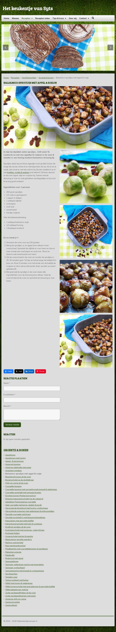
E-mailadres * (9, 394)
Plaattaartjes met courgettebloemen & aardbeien (26, 549)
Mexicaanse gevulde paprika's (18, 539)
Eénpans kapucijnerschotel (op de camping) (24, 499)
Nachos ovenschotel (14, 542)
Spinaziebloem (11, 561)
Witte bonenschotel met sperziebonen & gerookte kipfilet (30, 586)
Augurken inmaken (13, 470)
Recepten (15, 78)
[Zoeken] (93, 18)
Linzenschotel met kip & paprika (19, 536)
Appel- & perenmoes (14, 461)
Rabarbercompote (13, 552)
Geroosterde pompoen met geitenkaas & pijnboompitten (29, 511)
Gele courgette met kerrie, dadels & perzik (23, 505)
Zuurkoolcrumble (12, 602)
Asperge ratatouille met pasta (18, 467)
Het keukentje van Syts (28, 8)
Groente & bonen (46, 78)
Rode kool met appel (14, 558)
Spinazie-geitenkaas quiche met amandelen (24, 564)
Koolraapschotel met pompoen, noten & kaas (24, 530)
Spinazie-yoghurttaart (15, 568)
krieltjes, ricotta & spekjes (18, 172)
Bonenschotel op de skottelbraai (19, 480)
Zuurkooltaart (11, 605)
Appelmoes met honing (15, 458)
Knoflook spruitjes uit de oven (18, 527)
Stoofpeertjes (11, 574)
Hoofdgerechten (29, 78)
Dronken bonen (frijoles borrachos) (20, 495)
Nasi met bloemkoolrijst (15, 546)
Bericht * (7, 406)
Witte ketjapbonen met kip (16, 589)
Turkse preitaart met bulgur (17, 580)
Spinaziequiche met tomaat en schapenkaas (24, 571)
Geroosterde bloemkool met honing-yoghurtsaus (26, 508)
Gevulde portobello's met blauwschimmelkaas (25, 517)
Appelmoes (10, 455)
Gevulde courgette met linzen (18, 514)
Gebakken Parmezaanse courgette (20, 502)
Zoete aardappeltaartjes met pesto (20, 596)
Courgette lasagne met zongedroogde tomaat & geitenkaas (31, 489)
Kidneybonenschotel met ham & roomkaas (23, 524)
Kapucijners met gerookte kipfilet (19, 521)
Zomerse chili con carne (15, 599)
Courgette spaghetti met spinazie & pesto (23, 492)
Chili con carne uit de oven (16, 483)
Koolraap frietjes (12, 533)
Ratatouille (10, 555)
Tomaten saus (11, 577)
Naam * (7, 383)
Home (6, 78)
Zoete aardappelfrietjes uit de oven (20, 593)
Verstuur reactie (12, 424)
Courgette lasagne (13, 486)
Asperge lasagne (13, 464)
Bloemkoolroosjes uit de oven (18, 477)
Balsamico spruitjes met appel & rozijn (72, 78)
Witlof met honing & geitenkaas (19, 583)
